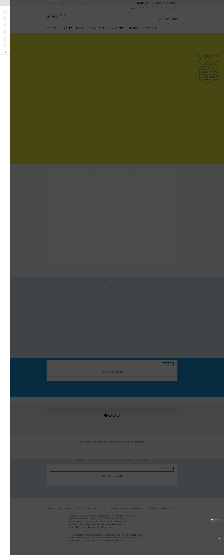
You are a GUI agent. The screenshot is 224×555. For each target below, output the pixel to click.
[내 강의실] (5, 12)
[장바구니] (5, 39)
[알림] (5, 25)
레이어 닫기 (222, 520)
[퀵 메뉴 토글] (5, 3)
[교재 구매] (5, 32)
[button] (215, 538)
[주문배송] (5, 45)
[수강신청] (5, 18)
